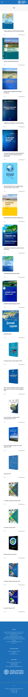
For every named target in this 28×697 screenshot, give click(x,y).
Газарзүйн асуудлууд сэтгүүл (14, 651)
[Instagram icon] (16, 692)
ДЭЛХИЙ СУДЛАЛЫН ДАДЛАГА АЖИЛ (12, 303)
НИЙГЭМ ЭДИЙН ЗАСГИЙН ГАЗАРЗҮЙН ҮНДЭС (14, 31)
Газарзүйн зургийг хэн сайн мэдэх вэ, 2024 (13, 360)
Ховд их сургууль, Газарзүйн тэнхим (14, 636)
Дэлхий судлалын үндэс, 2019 (10, 554)
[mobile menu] (2, 2)
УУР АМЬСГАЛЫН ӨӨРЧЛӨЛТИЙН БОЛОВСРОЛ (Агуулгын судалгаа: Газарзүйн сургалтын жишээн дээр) (14, 155)
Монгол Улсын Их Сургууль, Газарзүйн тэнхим (14, 632)
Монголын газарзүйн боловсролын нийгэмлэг (14, 637)
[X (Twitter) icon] (13, 692)
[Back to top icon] (14, 685)
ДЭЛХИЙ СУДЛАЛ (7, 333)
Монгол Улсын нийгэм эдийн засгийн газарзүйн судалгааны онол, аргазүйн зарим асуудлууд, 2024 (14, 389)
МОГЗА (14, 652)
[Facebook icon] (11, 692)
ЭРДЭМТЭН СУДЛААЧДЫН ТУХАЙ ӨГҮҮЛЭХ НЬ (14, 123)
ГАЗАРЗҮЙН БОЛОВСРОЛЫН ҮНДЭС (11, 273)
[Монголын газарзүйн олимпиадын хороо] (22, 2)
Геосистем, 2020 (7, 473)
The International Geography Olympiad (14, 641)
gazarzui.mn (14, 642)
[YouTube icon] (14, 692)
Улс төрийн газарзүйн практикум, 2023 (12, 500)
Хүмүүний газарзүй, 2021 (9, 608)
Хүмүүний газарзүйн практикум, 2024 (12, 581)
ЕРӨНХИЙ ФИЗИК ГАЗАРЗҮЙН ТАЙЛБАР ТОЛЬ (13, 217)
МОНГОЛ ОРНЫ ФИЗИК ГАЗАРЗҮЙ (11, 61)
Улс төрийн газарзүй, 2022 (9, 527)
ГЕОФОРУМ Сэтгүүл (14, 653)
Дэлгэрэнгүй (22, 34)
